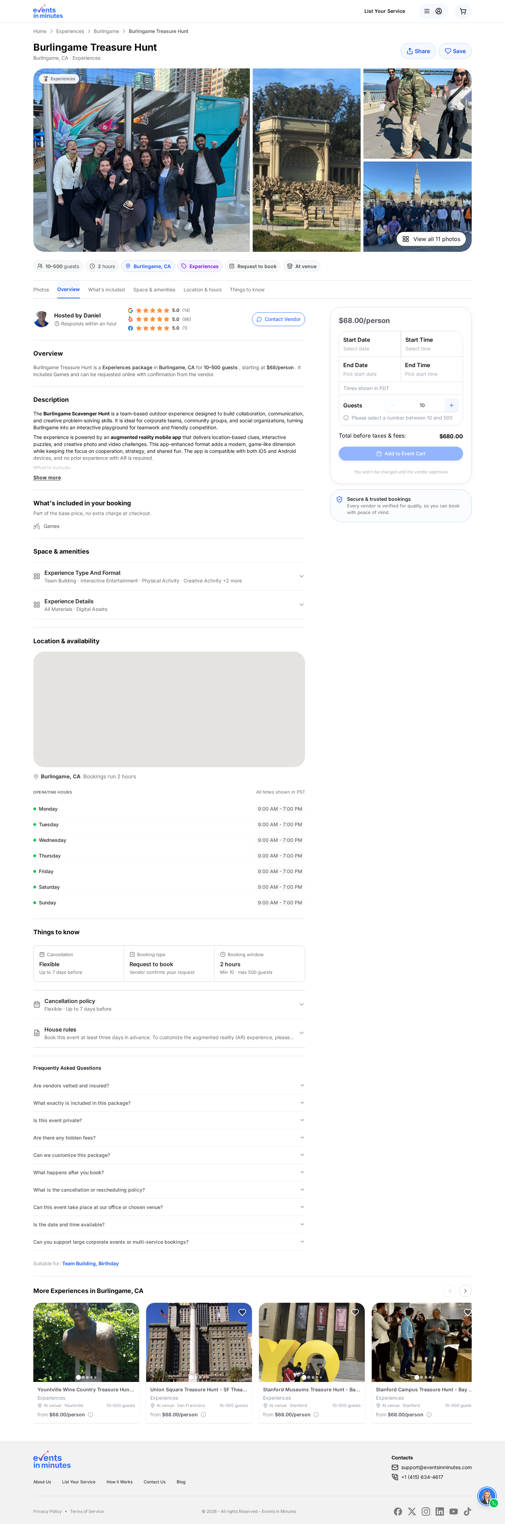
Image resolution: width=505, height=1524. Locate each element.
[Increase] (451, 405)
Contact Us (155, 1481)
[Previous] (450, 1291)
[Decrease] (392, 405)
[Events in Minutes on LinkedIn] (440, 1511)
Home (40, 31)
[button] (129, 1312)
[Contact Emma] (487, 1496)
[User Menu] (434, 11)
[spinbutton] (422, 405)
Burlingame (106, 31)
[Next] (465, 1291)
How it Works (120, 1481)
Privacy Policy (47, 1511)
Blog (181, 1481)
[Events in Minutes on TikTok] (467, 1511)
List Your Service (384, 11)
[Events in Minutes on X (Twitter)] (412, 1511)
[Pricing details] (90, 1414)
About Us (42, 1481)
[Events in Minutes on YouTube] (453, 1511)
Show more (47, 477)
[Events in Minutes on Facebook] (398, 1511)
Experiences (70, 31)
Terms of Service (87, 1511)
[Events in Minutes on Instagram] (426, 1511)
